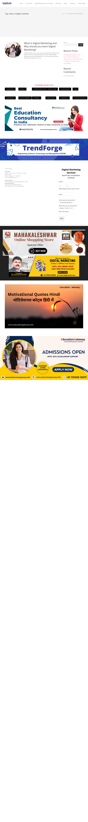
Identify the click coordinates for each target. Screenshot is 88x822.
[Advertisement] (44, 27)
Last (67, 186)
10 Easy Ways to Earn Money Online (72, 61)
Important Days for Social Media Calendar (73, 59)
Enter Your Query (64, 211)
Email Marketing (67, 63)
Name (61, 181)
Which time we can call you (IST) (68, 206)
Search (65, 42)
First (60, 186)
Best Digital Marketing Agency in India (72, 54)
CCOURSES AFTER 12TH (44, 85)
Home (63, 13)
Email (61, 194)
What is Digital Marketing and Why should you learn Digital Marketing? (40, 46)
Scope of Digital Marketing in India (71, 57)
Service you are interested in (67, 200)
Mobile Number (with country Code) (69, 189)
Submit (61, 218)
